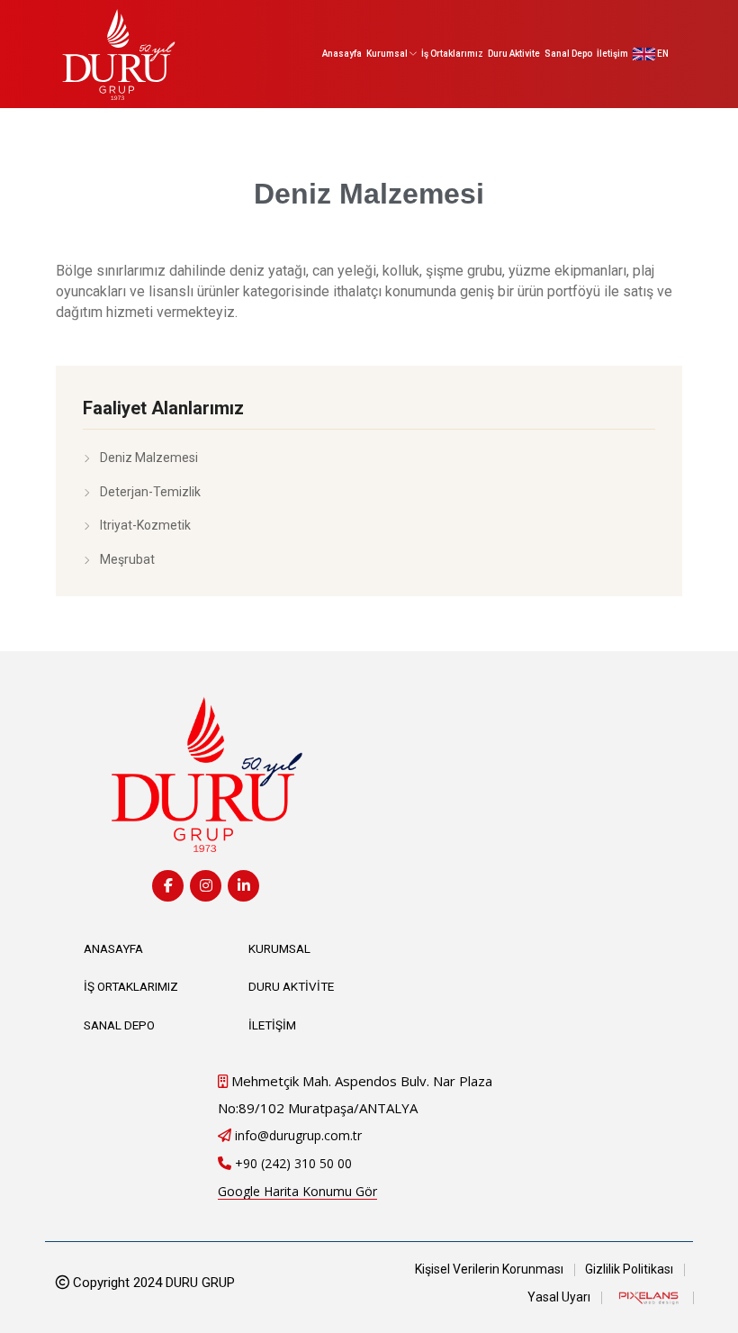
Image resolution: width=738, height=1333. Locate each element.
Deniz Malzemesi (149, 457)
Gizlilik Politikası (629, 1269)
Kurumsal (279, 948)
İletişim (612, 54)
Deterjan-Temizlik (150, 492)
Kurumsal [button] (388, 54)
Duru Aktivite (514, 54)
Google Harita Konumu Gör (297, 1191)
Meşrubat (127, 559)
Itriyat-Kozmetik (145, 525)
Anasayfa (342, 54)
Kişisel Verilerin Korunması (489, 1269)
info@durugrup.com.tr (298, 1135)
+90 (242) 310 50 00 (293, 1163)
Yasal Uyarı (558, 1297)
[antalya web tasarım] (647, 1297)
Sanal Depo (568, 54)
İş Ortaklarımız (452, 54)
